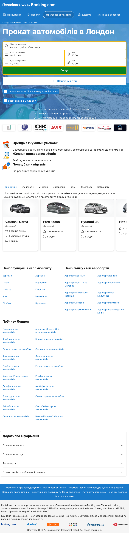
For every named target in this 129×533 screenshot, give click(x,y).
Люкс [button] (73, 187)
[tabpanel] (64, 223)
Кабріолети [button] (103, 187)
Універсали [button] (59, 187)
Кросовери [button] (86, 187)
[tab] (11, 187)
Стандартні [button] (28, 187)
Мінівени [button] (43, 187)
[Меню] (122, 5)
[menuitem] (12, 14)
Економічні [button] (11, 187)
